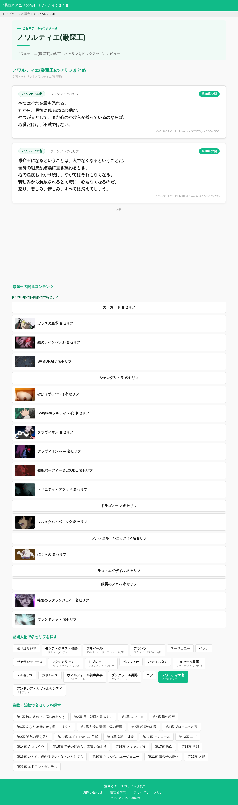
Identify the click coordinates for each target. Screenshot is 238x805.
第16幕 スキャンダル (130, 746)
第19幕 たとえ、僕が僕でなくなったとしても (50, 756)
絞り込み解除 (26, 648)
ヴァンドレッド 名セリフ (57, 619)
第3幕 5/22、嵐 (132, 717)
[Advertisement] (119, 244)
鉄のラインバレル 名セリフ (58, 342)
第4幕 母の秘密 (163, 717)
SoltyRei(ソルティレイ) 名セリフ (63, 413)
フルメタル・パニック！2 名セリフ (119, 538)
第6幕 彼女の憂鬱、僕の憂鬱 (101, 727)
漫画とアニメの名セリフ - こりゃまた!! (35, 5)
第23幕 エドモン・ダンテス (37, 766)
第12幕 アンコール (156, 737)
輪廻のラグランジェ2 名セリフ (63, 600)
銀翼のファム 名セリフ (119, 584)
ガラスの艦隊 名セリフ (55, 323)
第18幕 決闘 (209, 93)
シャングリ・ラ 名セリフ (119, 378)
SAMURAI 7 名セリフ (54, 361)
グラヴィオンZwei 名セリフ (59, 451)
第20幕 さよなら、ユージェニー (115, 756)
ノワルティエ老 (31, 93)
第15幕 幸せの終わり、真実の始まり (79, 746)
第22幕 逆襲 (196, 756)
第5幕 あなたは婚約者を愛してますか (44, 727)
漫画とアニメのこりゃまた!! (124, 786)
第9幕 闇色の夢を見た (33, 737)
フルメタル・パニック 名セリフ (62, 522)
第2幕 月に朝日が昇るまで (93, 717)
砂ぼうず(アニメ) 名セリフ (58, 394)
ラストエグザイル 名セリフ (119, 571)
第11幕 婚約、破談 (120, 737)
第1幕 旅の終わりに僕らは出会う (41, 717)
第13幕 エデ (188, 737)
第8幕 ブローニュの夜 (181, 727)
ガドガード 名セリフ (119, 307)
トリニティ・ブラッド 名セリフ (62, 489)
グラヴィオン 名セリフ (55, 432)
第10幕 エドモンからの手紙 (78, 737)
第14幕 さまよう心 (30, 746)
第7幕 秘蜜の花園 (144, 727)
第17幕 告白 (163, 746)
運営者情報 (118, 792)
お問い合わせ (92, 792)
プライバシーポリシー (150, 792)
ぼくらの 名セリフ (51, 554)
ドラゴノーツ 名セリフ (119, 506)
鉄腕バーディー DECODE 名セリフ (65, 470)
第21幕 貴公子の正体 (163, 756)
